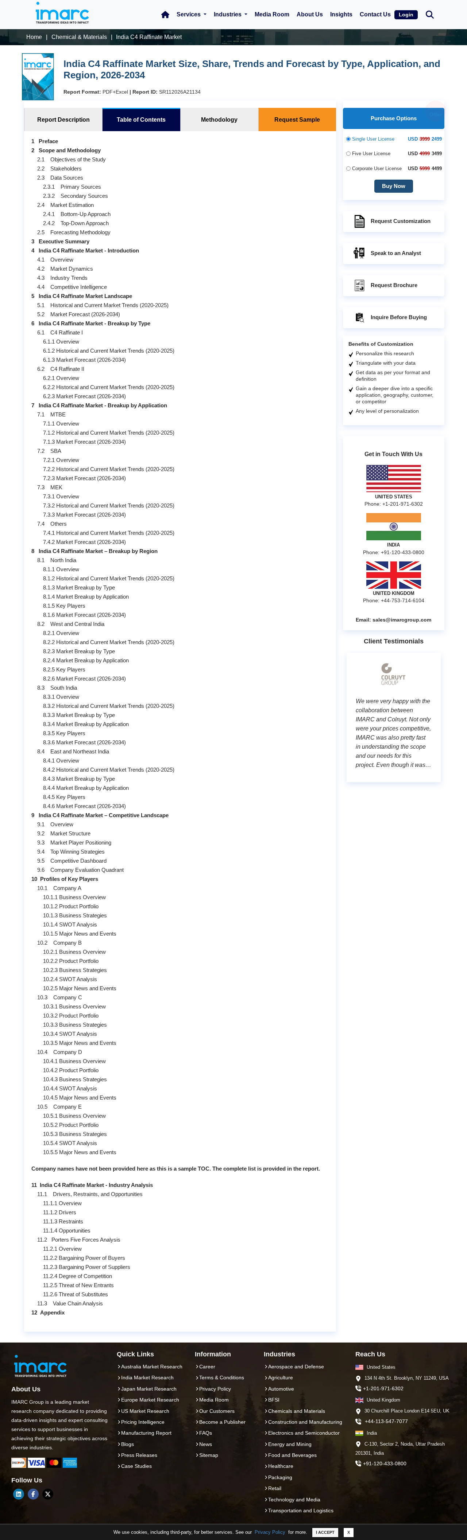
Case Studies (136, 1466)
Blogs (127, 1444)
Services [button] (189, 14)
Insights (341, 14)
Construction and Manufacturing (305, 1422)
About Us (310, 14)
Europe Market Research (150, 1400)
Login (406, 14)
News (205, 1444)
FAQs (205, 1433)
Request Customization (401, 221)
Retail (274, 1488)
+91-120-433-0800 (384, 1463)
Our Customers (217, 1411)
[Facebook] (33, 1494)
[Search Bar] (430, 14)
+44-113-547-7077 (386, 1421)
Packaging (280, 1477)
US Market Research (145, 1411)
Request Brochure (394, 285)
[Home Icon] (165, 14)
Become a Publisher (222, 1422)
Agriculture (280, 1377)
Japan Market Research (149, 1389)
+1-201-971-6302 (383, 1388)
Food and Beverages (292, 1455)
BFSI (273, 1400)
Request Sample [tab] (297, 120)
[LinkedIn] (18, 1494)
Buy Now (393, 186)
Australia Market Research (151, 1366)
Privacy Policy (270, 1532)
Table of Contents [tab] (141, 120)
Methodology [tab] (219, 120)
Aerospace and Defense (296, 1366)
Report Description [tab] (63, 120)
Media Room (272, 14)
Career (207, 1366)
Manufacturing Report (146, 1433)
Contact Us (375, 14)
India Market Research (147, 1377)
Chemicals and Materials (296, 1411)
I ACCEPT (325, 1532)
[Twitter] (47, 1494)
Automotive (281, 1389)
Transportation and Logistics (300, 1510)
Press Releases (139, 1455)
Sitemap (208, 1455)
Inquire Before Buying (399, 317)
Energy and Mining (290, 1444)
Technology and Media (294, 1499)
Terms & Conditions (221, 1377)
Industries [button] (228, 14)
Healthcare (280, 1466)
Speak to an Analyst (396, 253)
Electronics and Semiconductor (304, 1433)
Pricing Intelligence (143, 1422)
